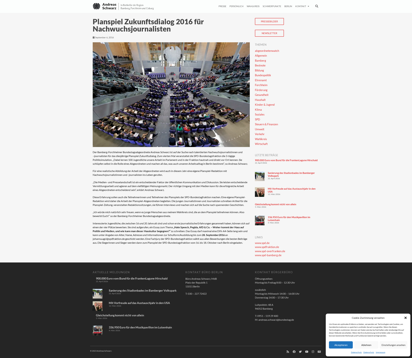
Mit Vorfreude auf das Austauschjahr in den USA (139, 303)
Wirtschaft (261, 144)
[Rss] (287, 351)
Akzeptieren (340, 345)
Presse (222, 6)
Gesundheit (261, 94)
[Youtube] (306, 351)
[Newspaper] (319, 351)
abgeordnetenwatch (267, 50)
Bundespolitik (263, 75)
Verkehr (260, 134)
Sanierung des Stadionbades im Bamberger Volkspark (143, 290)
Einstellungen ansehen (393, 345)
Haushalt (260, 99)
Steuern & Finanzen (266, 124)
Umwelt (259, 129)
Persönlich (236, 6)
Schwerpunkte (272, 6)
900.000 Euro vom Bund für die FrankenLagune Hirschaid (286, 160)
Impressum (380, 352)
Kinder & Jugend (265, 104)
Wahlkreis (253, 6)
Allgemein (261, 55)
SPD (257, 119)
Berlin (288, 6)
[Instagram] (313, 351)
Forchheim (261, 85)
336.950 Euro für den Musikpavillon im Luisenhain (140, 327)
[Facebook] (294, 351)
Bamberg (260, 60)
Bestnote (260, 65)
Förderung (261, 90)
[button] (405, 317)
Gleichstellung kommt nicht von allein (275, 204)
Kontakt (300, 6)
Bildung (259, 70)
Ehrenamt (261, 80)
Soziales (259, 114)
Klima (258, 109)
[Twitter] (300, 351)
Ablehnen (366, 345)
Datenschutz (356, 352)
